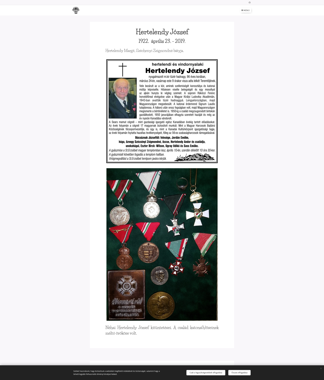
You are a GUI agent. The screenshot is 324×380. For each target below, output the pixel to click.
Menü (247, 10)
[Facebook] (249, 2)
